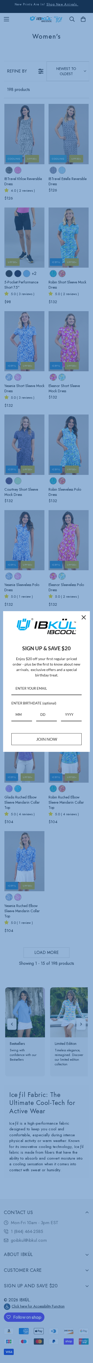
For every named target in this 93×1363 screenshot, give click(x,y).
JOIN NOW (46, 739)
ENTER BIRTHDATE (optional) (33, 703)
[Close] (84, 617)
